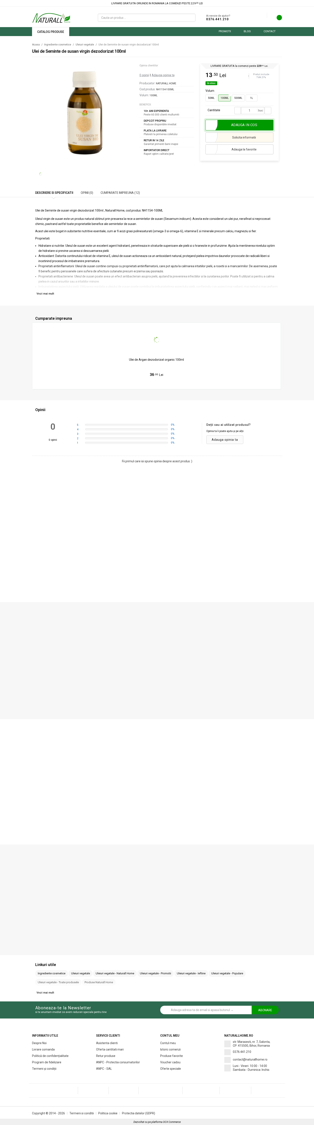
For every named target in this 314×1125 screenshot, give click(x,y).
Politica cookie (107, 1113)
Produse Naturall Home (99, 982)
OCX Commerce (172, 1122)
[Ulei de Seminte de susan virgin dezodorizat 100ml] (84, 112)
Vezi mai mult (45, 293)
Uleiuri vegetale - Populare (227, 973)
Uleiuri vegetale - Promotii (155, 973)
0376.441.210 (217, 19)
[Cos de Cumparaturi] (276, 19)
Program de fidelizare (46, 1062)
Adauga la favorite (244, 149)
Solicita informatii (244, 137)
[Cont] (263, 16)
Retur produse (105, 1056)
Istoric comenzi (170, 1049)
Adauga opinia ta (163, 75)
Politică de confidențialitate (50, 1056)
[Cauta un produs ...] (190, 18)
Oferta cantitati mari (110, 1049)
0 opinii (144, 75)
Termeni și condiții (44, 1068)
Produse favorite (171, 1056)
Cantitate (214, 110)
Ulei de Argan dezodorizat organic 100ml (156, 359)
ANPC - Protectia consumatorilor (118, 1062)
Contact (270, 31)
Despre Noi (39, 1043)
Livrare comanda (43, 1049)
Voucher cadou (170, 1062)
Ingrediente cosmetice (57, 44)
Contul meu (168, 1043)
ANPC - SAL (104, 1068)
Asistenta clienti (107, 1043)
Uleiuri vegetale (85, 44)
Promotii (225, 31)
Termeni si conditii (81, 1113)
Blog (247, 31)
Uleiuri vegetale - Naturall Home (115, 973)
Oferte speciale (170, 1068)
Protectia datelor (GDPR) (138, 1113)
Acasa (36, 44)
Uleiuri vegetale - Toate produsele (58, 982)
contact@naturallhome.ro (250, 1059)
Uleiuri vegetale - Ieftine (191, 973)
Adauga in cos (158, 383)
